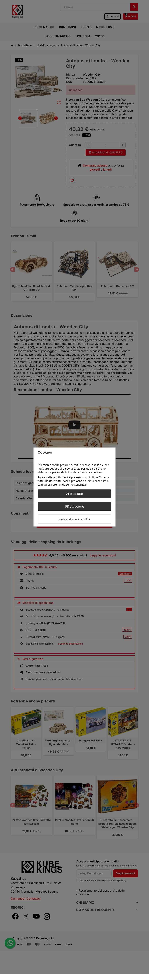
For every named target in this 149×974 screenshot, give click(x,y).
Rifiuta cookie (74, 506)
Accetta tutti (74, 494)
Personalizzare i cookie (74, 519)
